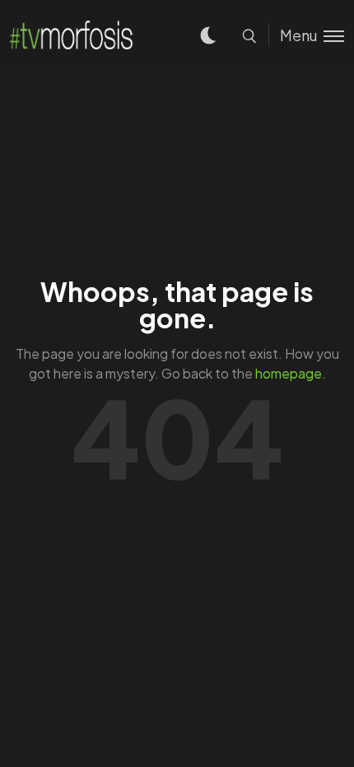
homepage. (290, 373)
